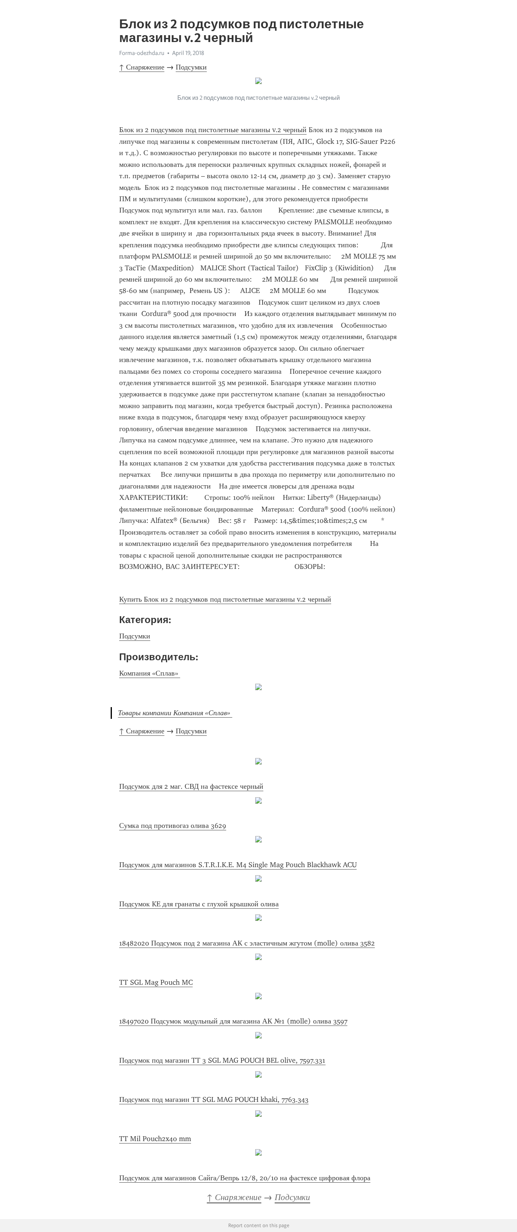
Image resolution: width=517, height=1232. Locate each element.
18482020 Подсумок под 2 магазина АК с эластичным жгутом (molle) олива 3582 (247, 943)
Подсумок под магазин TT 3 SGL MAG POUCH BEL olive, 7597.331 (222, 1060)
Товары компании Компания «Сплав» (175, 712)
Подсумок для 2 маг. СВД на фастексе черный (191, 786)
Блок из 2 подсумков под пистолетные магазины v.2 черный (213, 129)
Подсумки (191, 67)
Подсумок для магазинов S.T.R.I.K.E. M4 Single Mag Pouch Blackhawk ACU (238, 864)
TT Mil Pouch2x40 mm (155, 1138)
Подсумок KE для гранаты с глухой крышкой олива (199, 903)
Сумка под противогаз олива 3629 (172, 825)
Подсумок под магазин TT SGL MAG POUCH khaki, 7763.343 (214, 1099)
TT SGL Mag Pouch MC (156, 982)
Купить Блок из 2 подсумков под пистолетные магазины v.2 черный (225, 599)
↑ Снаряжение (141, 67)
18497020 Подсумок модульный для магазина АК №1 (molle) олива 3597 (233, 1021)
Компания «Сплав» (149, 673)
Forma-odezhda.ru (141, 53)
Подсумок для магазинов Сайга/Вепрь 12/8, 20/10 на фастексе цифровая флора (244, 1177)
